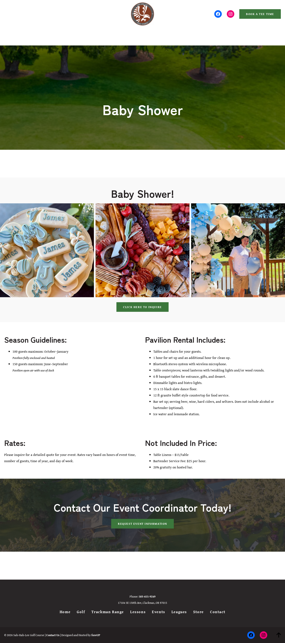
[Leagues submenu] (185, 34)
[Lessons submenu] (144, 34)
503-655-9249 (18, 13)
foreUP (95, 635)
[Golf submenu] (88, 34)
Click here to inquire (142, 307)
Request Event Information (142, 524)
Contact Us (52, 635)
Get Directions (41, 13)
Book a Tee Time (260, 14)
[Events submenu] (163, 34)
